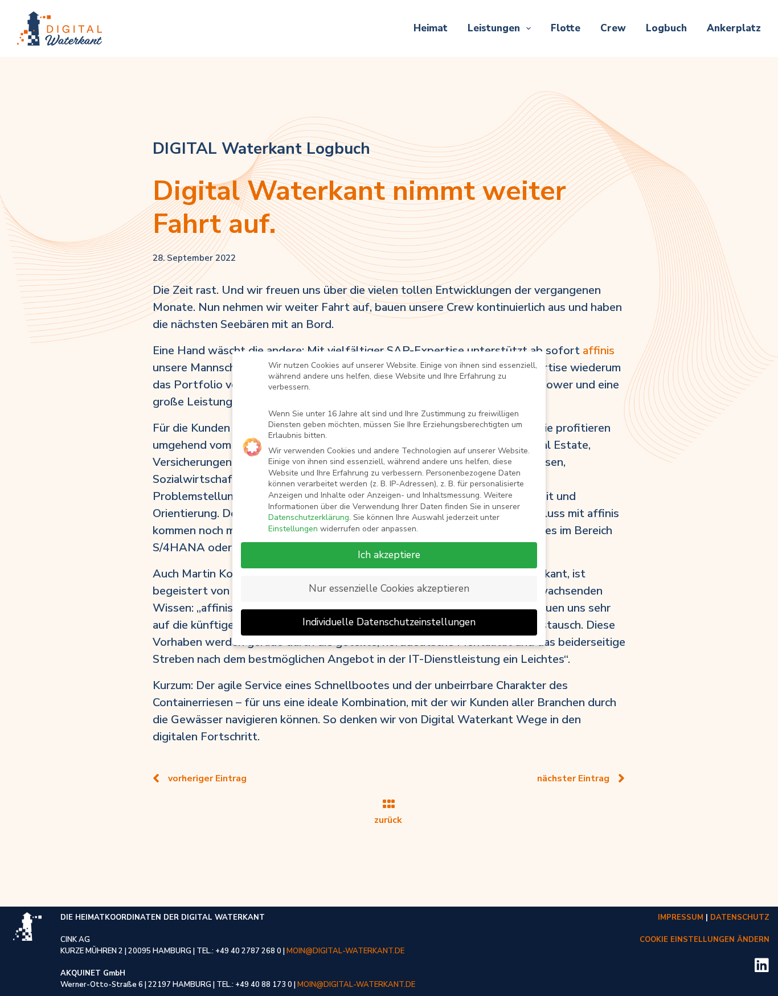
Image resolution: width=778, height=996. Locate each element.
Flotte (565, 28)
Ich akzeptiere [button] (389, 554)
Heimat (430, 28)
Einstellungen (293, 528)
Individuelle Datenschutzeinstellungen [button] (389, 622)
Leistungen (494, 28)
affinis (599, 350)
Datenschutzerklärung (308, 517)
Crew (613, 28)
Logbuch (666, 28)
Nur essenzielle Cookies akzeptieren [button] (389, 588)
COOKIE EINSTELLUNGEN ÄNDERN (704, 939)
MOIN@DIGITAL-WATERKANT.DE (345, 951)
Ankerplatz (734, 28)
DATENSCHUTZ (739, 917)
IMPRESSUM (680, 917)
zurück (389, 820)
